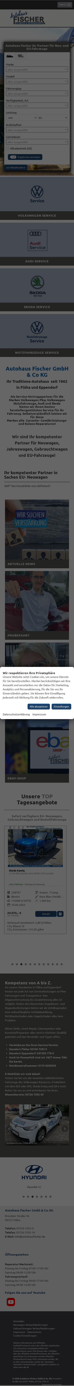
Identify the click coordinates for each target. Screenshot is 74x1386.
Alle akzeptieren (39, 706)
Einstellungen (61, 706)
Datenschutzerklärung (16, 714)
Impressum (39, 714)
